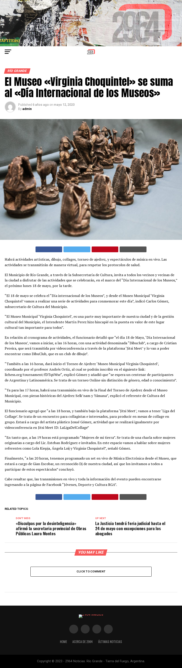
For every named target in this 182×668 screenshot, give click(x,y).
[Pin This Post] (105, 249)
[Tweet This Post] (76, 249)
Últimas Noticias (110, 641)
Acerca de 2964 (82, 641)
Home (63, 641)
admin (27, 109)
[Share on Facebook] (49, 249)
